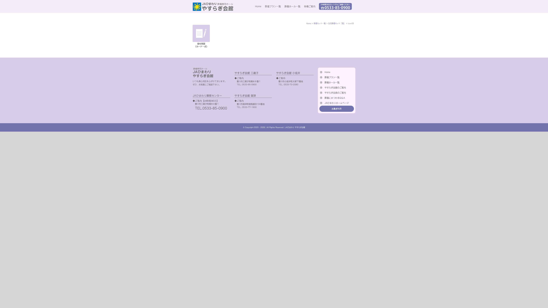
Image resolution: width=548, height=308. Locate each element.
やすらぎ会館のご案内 (335, 88)
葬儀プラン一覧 (332, 77)
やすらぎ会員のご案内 (335, 93)
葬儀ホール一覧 (332, 82)
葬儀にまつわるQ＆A (335, 98)
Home (327, 72)
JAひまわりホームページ (337, 103)
